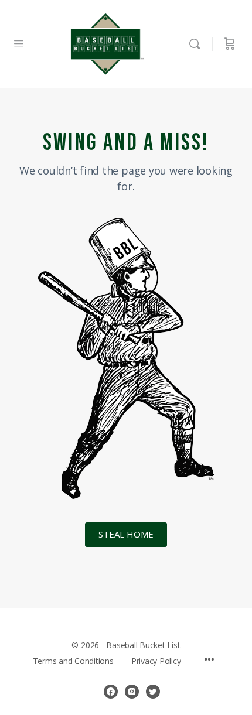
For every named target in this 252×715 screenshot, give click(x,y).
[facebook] (111, 692)
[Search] (197, 44)
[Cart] (229, 44)
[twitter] (153, 692)
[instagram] (132, 692)
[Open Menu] (19, 42)
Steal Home (126, 534)
